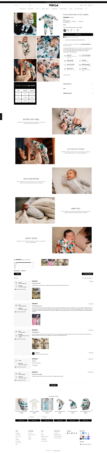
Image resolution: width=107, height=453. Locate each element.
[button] (78, 17)
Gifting (71, 8)
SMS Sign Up (56, 433)
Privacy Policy (44, 438)
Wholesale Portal (31, 434)
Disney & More (45, 8)
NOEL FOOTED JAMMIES (22, 309)
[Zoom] (25, 24)
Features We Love (67, 83)
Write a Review (88, 274)
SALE (86, 8)
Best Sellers (22, 8)
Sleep (17, 438)
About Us (30, 433)
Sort (83, 278)
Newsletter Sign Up (57, 434)
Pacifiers (17, 439)
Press (29, 439)
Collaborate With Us (58, 436)
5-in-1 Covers (18, 436)
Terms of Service (44, 441)
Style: (72, 27)
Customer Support (57, 438)
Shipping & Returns (67, 93)
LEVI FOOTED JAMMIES (22, 287)
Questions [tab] (23, 271)
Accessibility (43, 439)
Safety (42, 434)
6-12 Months (80, 21)
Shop (37, 8)
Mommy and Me (63, 8)
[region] (55, 262)
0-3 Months (66, 21)
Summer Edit (54, 8)
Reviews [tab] (17, 271)
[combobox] (23, 5)
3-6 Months (73, 21)
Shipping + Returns (45, 436)
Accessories (18, 441)
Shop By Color (18, 442)
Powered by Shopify (56, 450)
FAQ (42, 433)
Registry (30, 438)
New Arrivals (31, 8)
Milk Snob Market (79, 8)
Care (64, 88)
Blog (29, 436)
